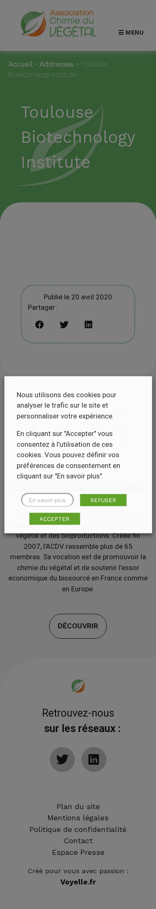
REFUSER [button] (103, 500)
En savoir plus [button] (47, 500)
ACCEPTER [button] (54, 519)
